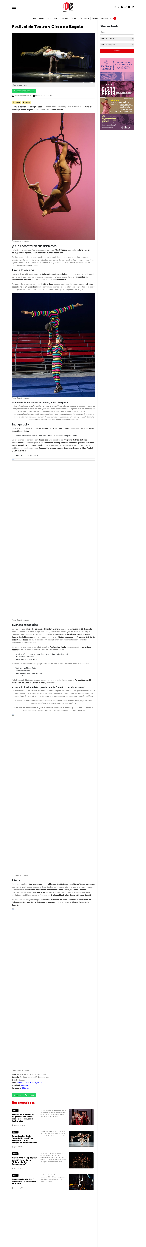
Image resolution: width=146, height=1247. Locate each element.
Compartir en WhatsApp (24, 91)
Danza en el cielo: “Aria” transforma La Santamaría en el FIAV (24, 1182)
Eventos (95, 18)
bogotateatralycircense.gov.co (29, 1083)
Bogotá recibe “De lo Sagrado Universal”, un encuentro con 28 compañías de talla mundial (25, 1139)
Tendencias (84, 18)
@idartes (25, 1085)
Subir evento (106, 18)
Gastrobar (64, 18)
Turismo (74, 18)
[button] (14, 7)
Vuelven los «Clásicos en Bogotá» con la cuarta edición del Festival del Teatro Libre (23, 1118)
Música (41, 18)
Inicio (34, 18)
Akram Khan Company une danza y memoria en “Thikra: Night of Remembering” (24, 1161)
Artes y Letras (52, 18)
